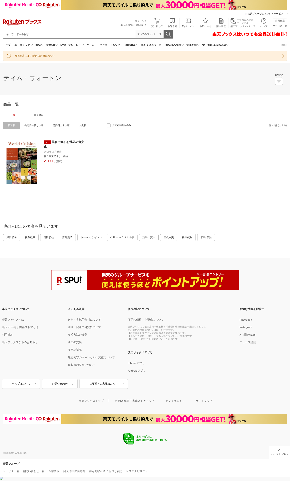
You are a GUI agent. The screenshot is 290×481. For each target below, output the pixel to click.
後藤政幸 (30, 237)
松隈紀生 (187, 237)
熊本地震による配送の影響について (34, 55)
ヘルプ (263, 26)
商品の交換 (75, 342)
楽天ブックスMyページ (242, 26)
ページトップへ (279, 454)
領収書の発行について (81, 364)
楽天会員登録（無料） (132, 25)
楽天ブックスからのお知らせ (20, 342)
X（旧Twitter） (248, 334)
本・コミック (22, 44)
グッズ (104, 44)
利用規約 (7, 334)
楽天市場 (280, 20)
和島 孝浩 (206, 237)
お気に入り (205, 26)
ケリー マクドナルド (122, 237)
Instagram (245, 327)
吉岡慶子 (67, 237)
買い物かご (157, 26)
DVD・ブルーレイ (70, 44)
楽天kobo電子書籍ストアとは (20, 327)
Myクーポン (188, 26)
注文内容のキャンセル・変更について (91, 357)
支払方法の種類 (77, 334)
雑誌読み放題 (173, 44)
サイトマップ (204, 400)
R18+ (284, 44)
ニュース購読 (247, 342)
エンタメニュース (151, 44)
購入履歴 (221, 26)
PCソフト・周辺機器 (123, 44)
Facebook (245, 319)
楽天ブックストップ (91, 400)
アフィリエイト (175, 400)
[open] (279, 81)
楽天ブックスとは (13, 319)
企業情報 (53, 471)
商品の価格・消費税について (146, 319)
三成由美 (169, 237)
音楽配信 (191, 44)
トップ (7, 44)
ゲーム (90, 44)
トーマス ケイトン (91, 237)
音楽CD (50, 44)
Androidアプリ (137, 370)
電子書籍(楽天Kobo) (214, 44)
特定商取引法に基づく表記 (105, 471)
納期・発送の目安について (84, 327)
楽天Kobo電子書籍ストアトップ (134, 400)
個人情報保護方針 (74, 471)
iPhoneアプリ (136, 363)
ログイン (139, 21)
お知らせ (172, 26)
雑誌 (38, 44)
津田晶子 (12, 237)
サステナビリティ (137, 471)
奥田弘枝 (49, 237)
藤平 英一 (148, 237)
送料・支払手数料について (84, 319)
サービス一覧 (280, 25)
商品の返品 (75, 349)
